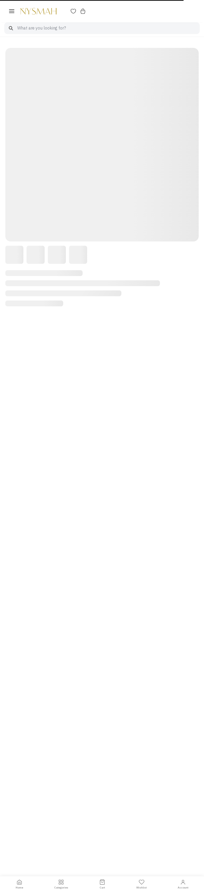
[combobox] (108, 28)
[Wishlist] (73, 11)
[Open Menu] (11, 11)
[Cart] (83, 11)
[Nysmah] (38, 11)
